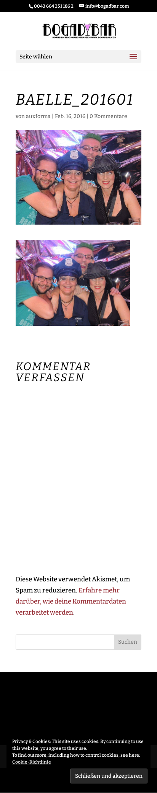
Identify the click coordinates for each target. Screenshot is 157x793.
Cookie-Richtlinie (31, 762)
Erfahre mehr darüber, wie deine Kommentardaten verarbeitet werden (71, 601)
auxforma (38, 116)
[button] (73, 283)
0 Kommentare (108, 116)
